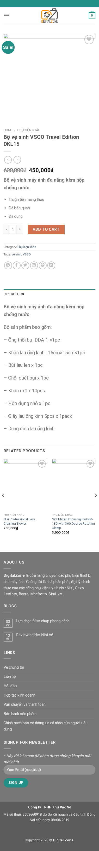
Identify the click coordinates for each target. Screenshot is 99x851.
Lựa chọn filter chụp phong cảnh (42, 621)
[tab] (49, 294)
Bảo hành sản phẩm (20, 713)
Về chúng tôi (14, 667)
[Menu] (6, 15)
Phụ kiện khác (28, 130)
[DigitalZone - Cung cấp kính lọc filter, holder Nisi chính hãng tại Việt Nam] (49, 15)
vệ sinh (16, 254)
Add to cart (46, 229)
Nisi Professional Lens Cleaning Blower (19, 521)
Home (8, 130)
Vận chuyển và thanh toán (24, 704)
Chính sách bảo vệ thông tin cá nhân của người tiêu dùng (45, 726)
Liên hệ (10, 676)
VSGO (27, 254)
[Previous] (3, 504)
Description (14, 294)
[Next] (95, 504)
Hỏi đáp (10, 686)
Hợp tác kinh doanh (19, 695)
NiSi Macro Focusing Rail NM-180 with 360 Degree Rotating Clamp (73, 523)
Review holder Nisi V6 (34, 635)
